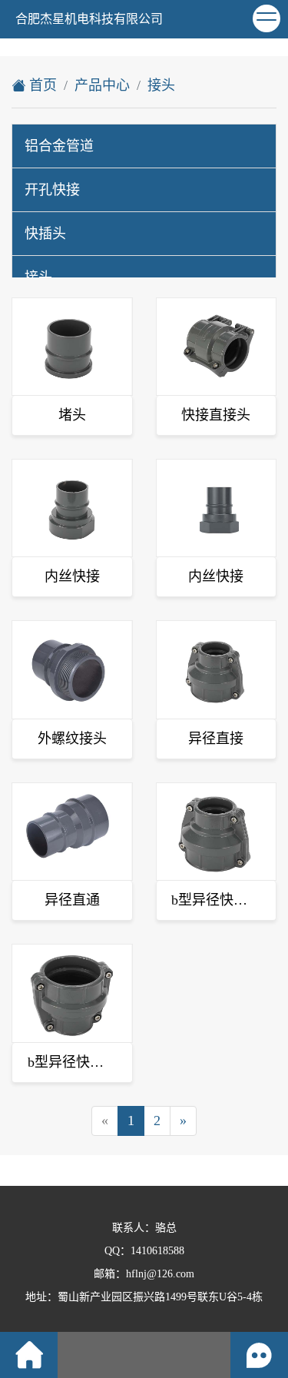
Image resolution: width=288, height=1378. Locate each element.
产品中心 (102, 85)
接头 (161, 85)
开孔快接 (52, 190)
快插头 (45, 233)
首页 (41, 85)
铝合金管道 (59, 146)
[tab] (144, 146)
